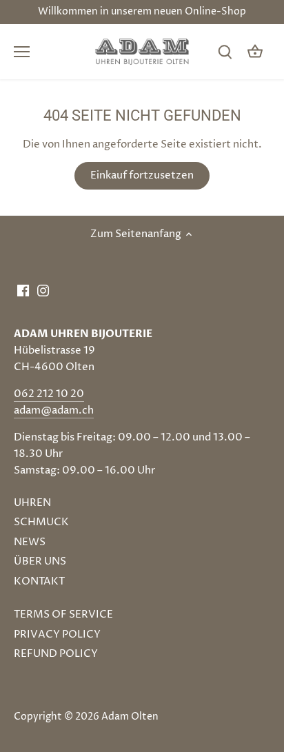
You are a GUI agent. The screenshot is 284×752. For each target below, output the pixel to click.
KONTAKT (39, 581)
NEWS (29, 542)
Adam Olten (130, 717)
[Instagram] (43, 290)
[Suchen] (225, 52)
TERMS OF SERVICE (63, 614)
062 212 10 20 (49, 394)
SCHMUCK (41, 522)
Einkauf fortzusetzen (142, 175)
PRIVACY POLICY (57, 634)
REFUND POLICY (56, 654)
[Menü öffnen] (22, 51)
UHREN (32, 503)
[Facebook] (23, 290)
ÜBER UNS (40, 561)
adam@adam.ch (54, 410)
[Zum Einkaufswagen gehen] (255, 52)
